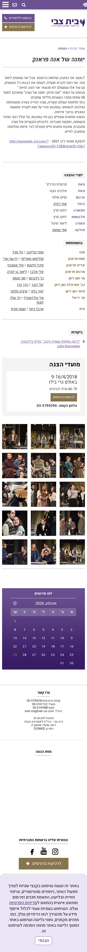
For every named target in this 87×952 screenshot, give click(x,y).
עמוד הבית (78, 48)
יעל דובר (38, 284)
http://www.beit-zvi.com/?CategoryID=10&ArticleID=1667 (47, 144)
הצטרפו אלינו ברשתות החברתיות (43, 840)
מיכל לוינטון (35, 265)
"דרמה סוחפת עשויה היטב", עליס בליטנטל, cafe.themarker (50, 344)
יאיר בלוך (37, 291)
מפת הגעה (44, 751)
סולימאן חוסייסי (32, 258)
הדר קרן (22, 284)
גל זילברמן (36, 278)
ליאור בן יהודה (17, 271)
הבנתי (43, 941)
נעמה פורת (18, 309)
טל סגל (18, 252)
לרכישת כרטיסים (20, 26)
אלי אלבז (37, 271)
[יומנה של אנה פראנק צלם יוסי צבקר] (72, 436)
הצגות (62, 48)
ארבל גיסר (36, 309)
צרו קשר (43, 692)
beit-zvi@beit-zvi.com (39, 711)
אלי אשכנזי (15, 265)
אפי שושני (59, 229)
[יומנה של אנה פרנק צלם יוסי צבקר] (43, 436)
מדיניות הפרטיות (23, 903)
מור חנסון (19, 278)
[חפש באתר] (24, 5)
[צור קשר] (15, 5)
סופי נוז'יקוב (35, 252)
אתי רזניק (60, 203)
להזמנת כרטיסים (64, 397)
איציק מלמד (18, 291)
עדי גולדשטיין (34, 297)
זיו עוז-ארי (10, 258)
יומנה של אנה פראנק (58, 59)
